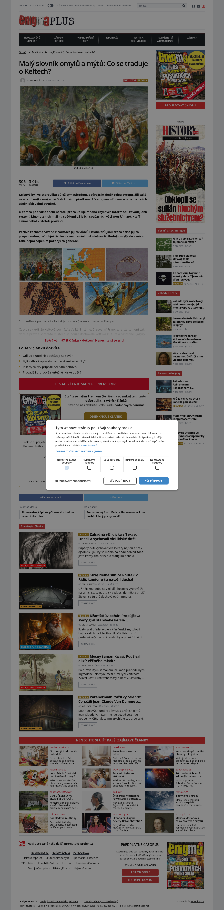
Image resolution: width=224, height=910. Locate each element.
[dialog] (112, 455)
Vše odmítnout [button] (120, 480)
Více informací (89, 445)
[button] (112, 451)
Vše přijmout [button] (153, 480)
